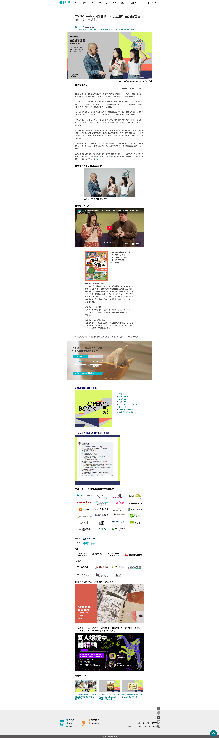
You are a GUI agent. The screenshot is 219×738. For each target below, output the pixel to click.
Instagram (152, 3)
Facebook (149, 3)
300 (81, 361)
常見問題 (156, 727)
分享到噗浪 (158, 726)
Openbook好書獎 (129, 29)
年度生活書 (123, 402)
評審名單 (130, 409)
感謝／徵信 (147, 727)
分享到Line (158, 721)
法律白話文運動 (89, 29)
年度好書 (133, 3)
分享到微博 (158, 717)
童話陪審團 (81, 29)
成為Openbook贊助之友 (84, 373)
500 (97, 361)
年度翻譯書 (123, 399)
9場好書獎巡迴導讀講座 (127, 412)
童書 (91, 3)
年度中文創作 (123, 396)
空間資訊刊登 (95, 723)
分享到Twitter (158, 713)
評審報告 (122, 409)
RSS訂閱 (156, 723)
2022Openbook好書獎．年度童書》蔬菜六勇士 (132, 695)
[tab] (80, 356)
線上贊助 (138, 727)
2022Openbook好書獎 (116, 29)
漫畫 (107, 3)
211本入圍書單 (124, 407)
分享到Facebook (158, 708)
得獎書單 (122, 394)
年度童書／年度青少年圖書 (128, 404)
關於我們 (71, 720)
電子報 (147, 723)
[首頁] (64, 2)
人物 (99, 3)
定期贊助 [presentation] (80, 356)
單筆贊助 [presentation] (95, 356)
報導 (84, 3)
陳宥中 (80, 27)
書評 (76, 3)
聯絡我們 (71, 726)
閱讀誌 (62, 722)
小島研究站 (97, 29)
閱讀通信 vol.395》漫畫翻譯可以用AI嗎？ (94, 581)
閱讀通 (123, 3)
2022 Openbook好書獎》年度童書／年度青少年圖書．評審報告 (85, 696)
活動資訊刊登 (95, 720)
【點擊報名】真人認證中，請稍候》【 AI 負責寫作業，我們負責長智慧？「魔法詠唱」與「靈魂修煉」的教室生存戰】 (108, 629)
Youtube (155, 3)
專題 (114, 3)
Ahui (102, 29)
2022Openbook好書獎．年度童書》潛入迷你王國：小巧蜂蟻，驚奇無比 (109, 696)
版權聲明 (71, 723)
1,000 (81, 366)
